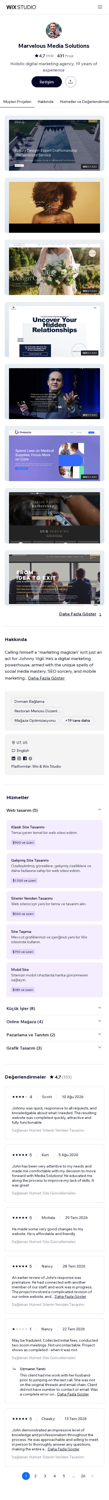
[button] (54, 143)
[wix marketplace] (21, 7)
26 (83, 1476)
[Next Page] (93, 1476)
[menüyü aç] (100, 7)
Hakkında (45, 101)
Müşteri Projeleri (17, 101)
